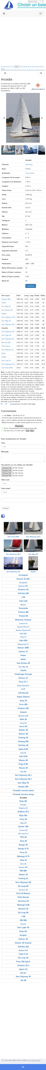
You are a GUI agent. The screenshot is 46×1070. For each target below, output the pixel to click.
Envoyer (6, 508)
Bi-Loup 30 (23, 958)
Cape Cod (23, 954)
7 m (12, 67)
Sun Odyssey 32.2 (8, 364)
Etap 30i (23, 931)
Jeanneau (29, 164)
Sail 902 (23, 772)
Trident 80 (23, 616)
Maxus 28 (23, 760)
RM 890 (23, 920)
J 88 (23, 916)
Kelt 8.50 (23, 756)
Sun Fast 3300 (7, 368)
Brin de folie (6, 342)
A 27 (23, 689)
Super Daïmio (23, 697)
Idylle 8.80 (23, 749)
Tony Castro (29, 173)
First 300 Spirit (23, 962)
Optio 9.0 (23, 969)
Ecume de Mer (23, 579)
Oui (27, 431)
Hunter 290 (23, 867)
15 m (3, 69)
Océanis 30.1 (23, 965)
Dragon (23, 935)
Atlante (23, 712)
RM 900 (23, 973)
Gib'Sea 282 (23, 593)
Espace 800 (6, 299)
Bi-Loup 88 (23, 886)
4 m (2, 67)
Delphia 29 (23, 808)
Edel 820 (23, 634)
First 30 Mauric (23, 893)
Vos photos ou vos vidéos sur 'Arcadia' (17, 465)
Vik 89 (23, 980)
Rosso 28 (23, 768)
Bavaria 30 (23, 909)
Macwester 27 (23, 644)
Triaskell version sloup (23, 794)
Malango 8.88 (23, 905)
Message (4, 451)
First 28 (23, 819)
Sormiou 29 (23, 901)
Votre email (5, 488)
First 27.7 (23, 682)
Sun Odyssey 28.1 (8, 324)
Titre (3, 443)
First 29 (23, 852)
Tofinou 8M (23, 612)
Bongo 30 (23, 845)
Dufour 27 (23, 678)
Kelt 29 (23, 753)
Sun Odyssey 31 (8, 350)
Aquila (4, 313)
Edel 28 (23, 719)
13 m (38, 67)
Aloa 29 (23, 841)
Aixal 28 (23, 723)
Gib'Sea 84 (23, 693)
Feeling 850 (23, 741)
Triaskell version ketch (23, 790)
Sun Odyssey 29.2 (8, 317)
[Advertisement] (23, 41)
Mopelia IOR (23, 716)
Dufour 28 (23, 734)
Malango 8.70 (23, 856)
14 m (42, 67)
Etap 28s (23, 815)
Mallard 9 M (23, 950)
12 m (34, 67)
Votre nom (5, 480)
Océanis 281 (23, 708)
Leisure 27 (23, 623)
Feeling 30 (23, 878)
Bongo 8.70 (23, 849)
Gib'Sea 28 (23, 745)
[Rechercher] (43, 1)
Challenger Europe (23, 674)
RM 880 (23, 871)
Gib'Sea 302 (23, 947)
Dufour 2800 (23, 648)
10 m (25, 67)
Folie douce (6, 346)
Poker (4, 303)
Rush (4, 353)
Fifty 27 (23, 637)
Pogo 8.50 (23, 764)
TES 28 (23, 837)
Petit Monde (23, 897)
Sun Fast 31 (6, 360)
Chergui (23, 805)
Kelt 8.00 (23, 601)
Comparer (30, 286)
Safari (23, 659)
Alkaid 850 (23, 726)
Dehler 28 (23, 730)
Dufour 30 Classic (23, 943)
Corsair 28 (23, 830)
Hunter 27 (23, 651)
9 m (21, 67)
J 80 (23, 597)
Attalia (4, 357)
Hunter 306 (23, 826)
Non (32, 431)
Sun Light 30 (6, 335)
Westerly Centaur (23, 620)
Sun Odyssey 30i (8, 332)
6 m (9, 67)
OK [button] (23, 1067)
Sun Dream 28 (7, 310)
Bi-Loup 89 (23, 912)
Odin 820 (23, 640)
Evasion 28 (23, 589)
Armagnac (23, 575)
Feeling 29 (23, 738)
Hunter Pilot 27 (23, 627)
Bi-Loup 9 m (23, 833)
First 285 (23, 704)
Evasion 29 (23, 890)
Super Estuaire (23, 685)
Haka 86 (23, 823)
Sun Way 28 (6, 306)
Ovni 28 (23, 864)
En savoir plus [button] (34, 1060)
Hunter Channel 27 (23, 630)
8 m (16, 67)
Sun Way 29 (6, 321)
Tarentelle (23, 608)
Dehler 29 (23, 875)
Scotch (23, 924)
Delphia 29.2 (23, 812)
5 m (6, 67)
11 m (30, 67)
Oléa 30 (23, 860)
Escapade (23, 583)
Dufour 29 (23, 939)
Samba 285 (23, 787)
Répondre (19, 426)
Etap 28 (23, 701)
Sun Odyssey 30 (8, 339)
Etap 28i (23, 801)
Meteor (23, 605)
